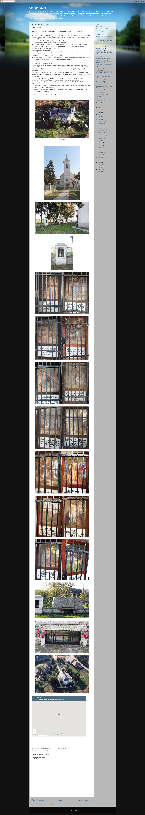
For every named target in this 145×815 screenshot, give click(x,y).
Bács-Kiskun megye (101, 46)
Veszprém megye (100, 94)
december (102, 121)
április (101, 147)
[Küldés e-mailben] (59, 748)
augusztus (102, 138)
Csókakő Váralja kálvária (102, 58)
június (101, 143)
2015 (99, 164)
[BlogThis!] (61, 748)
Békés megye (99, 50)
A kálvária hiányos (101, 28)
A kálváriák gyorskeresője (103, 31)
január (101, 154)
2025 (99, 105)
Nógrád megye (100, 79)
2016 (99, 162)
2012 (99, 171)
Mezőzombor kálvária (104, 128)
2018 (99, 157)
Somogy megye (100, 84)
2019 (99, 119)
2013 (99, 169)
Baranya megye (100, 48)
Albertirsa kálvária (103, 132)
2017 (99, 160)
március (101, 150)
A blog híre (99, 26)
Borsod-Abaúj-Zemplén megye (45, 750)
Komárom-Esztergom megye (103, 76)
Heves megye (99, 70)
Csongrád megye (100, 60)
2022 (99, 112)
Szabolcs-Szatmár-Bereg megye (104, 86)
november (102, 123)
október (101, 126)
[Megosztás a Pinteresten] (65, 748)
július (100, 140)
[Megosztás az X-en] (62, 748)
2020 (99, 117)
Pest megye (99, 82)
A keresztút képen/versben (103, 44)
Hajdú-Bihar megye (101, 68)
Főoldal (61, 800)
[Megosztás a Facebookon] (64, 748)
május (101, 145)
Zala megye (99, 96)
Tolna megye (99, 89)
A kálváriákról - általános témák (104, 36)
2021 (99, 114)
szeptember (102, 135)
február (101, 152)
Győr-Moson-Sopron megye (103, 64)
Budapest (98, 56)
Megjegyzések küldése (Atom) (47, 804)
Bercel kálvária (103, 130)
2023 (99, 109)
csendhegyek (38, 8)
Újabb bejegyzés (38, 800)
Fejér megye (99, 62)
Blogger (80, 810)
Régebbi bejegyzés (85, 800)
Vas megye (99, 92)
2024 (99, 107)
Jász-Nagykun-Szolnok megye (104, 72)
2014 (99, 167)
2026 (99, 102)
